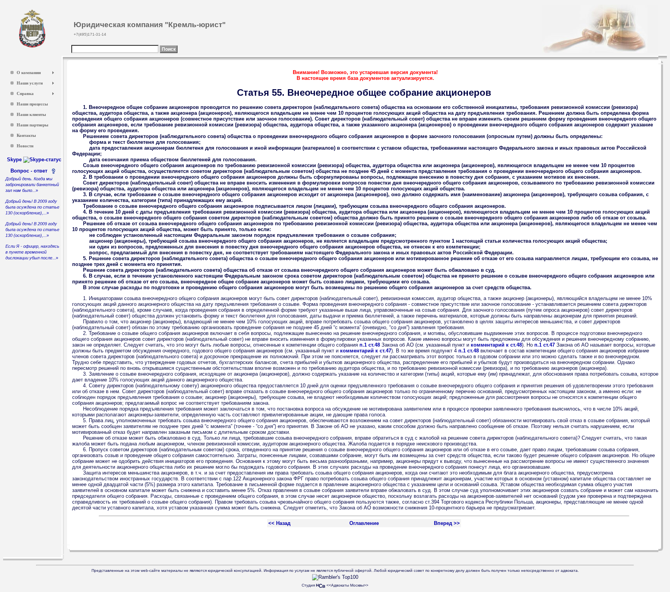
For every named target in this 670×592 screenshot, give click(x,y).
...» (32, 184)
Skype (15, 159)
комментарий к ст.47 (365, 351)
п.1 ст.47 (544, 345)
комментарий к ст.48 (496, 345)
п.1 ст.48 (369, 345)
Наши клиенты (31, 114)
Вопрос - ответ (30, 171)
